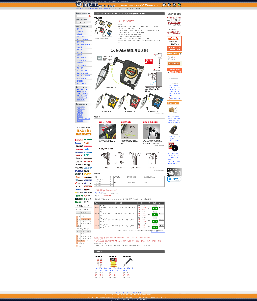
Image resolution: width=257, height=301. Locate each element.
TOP (140, 292)
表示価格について (82, 98)
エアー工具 (80, 31)
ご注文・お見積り (82, 92)
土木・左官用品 (81, 65)
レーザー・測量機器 (82, 39)
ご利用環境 (80, 121)
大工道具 (79, 47)
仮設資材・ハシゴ (82, 78)
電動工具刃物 (81, 42)
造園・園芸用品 (81, 57)
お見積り (79, 111)
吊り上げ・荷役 (81, 60)
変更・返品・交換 (82, 96)
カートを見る (127, 292)
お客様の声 (80, 113)
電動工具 (79, 29)
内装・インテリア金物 (83, 76)
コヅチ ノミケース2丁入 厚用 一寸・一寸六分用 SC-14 (174, 138)
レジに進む (135, 292)
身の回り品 (80, 63)
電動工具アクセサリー (83, 44)
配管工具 (79, 55)
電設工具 (79, 52)
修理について (81, 100)
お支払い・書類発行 (82, 94)
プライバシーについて (83, 119)
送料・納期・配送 (82, 90)
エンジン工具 (81, 36)
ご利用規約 (80, 117)
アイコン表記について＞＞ (158, 231)
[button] (174, 179)
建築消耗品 (80, 81)
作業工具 (79, 49)
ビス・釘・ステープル (83, 70)
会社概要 (79, 115)
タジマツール (99, 192)
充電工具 (79, 34)
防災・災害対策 (81, 83)
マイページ (119, 292)
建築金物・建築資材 (82, 73)
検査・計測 (80, 68)
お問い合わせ (81, 109)
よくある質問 (81, 107)
